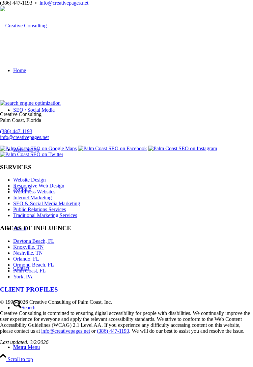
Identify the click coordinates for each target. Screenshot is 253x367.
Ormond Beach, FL (33, 265)
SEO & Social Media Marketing (46, 203)
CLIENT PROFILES (29, 289)
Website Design (29, 180)
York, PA (23, 276)
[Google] (38, 148)
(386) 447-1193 (16, 131)
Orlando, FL (26, 259)
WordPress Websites (34, 191)
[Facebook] (112, 148)
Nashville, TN (28, 253)
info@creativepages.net (64, 3)
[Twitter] (31, 154)
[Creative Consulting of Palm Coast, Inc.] (23, 25)
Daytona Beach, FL (33, 241)
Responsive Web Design (38, 185)
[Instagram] (182, 148)
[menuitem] (133, 347)
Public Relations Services (39, 209)
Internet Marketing (32, 197)
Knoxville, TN (28, 247)
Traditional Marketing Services (45, 215)
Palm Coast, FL (29, 270)
